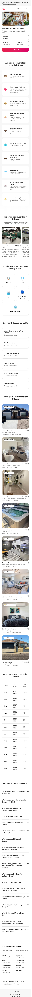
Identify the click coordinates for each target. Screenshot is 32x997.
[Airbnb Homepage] (3, 9)
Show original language (9, 4)
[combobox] (15, 38)
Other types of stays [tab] (22, 950)
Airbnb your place (22, 9)
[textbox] (8, 44)
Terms (18, 996)
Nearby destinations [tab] (7, 950)
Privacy (13, 996)
